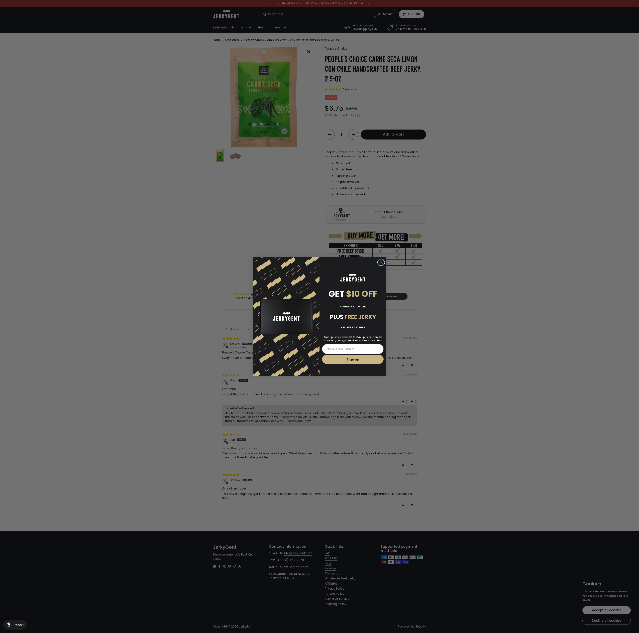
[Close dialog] (381, 262)
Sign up (352, 359)
